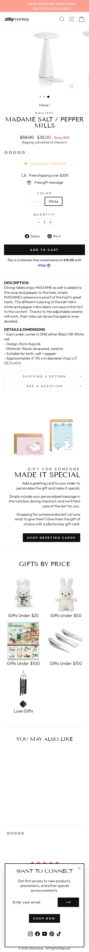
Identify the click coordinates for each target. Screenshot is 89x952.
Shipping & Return (44, 376)
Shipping (28, 142)
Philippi (44, 113)
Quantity (44, 214)
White (53, 201)
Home (43, 105)
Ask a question (44, 386)
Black (35, 201)
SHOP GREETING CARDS (51, 537)
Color (44, 193)
